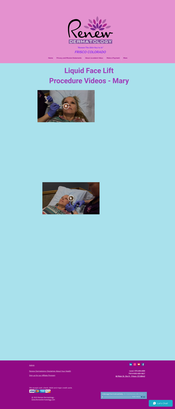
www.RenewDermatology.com (43, 400)
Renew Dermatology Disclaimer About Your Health (50, 371)
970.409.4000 (140, 371)
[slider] (144, 397)
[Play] (103, 397)
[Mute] (142, 397)
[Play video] (66, 106)
